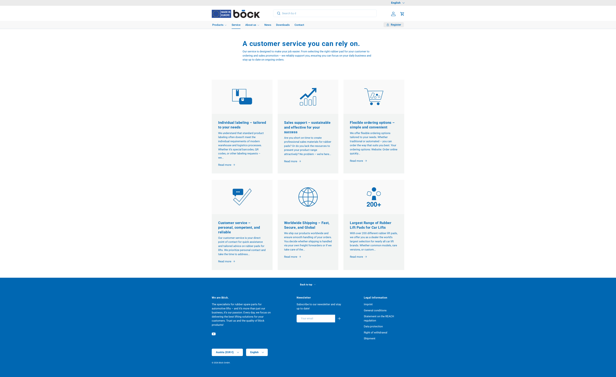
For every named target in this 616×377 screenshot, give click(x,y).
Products (217, 24)
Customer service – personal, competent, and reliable (239, 227)
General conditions (375, 310)
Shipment (369, 338)
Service (236, 24)
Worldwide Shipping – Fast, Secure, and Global (307, 225)
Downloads (283, 24)
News (267, 24)
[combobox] (324, 13)
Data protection (373, 326)
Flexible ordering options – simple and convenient (372, 124)
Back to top (306, 284)
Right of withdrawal (375, 332)
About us (250, 24)
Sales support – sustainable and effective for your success (307, 127)
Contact (299, 24)
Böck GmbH (224, 362)
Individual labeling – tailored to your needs (242, 124)
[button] (402, 13)
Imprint (368, 304)
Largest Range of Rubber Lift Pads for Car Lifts (370, 225)
